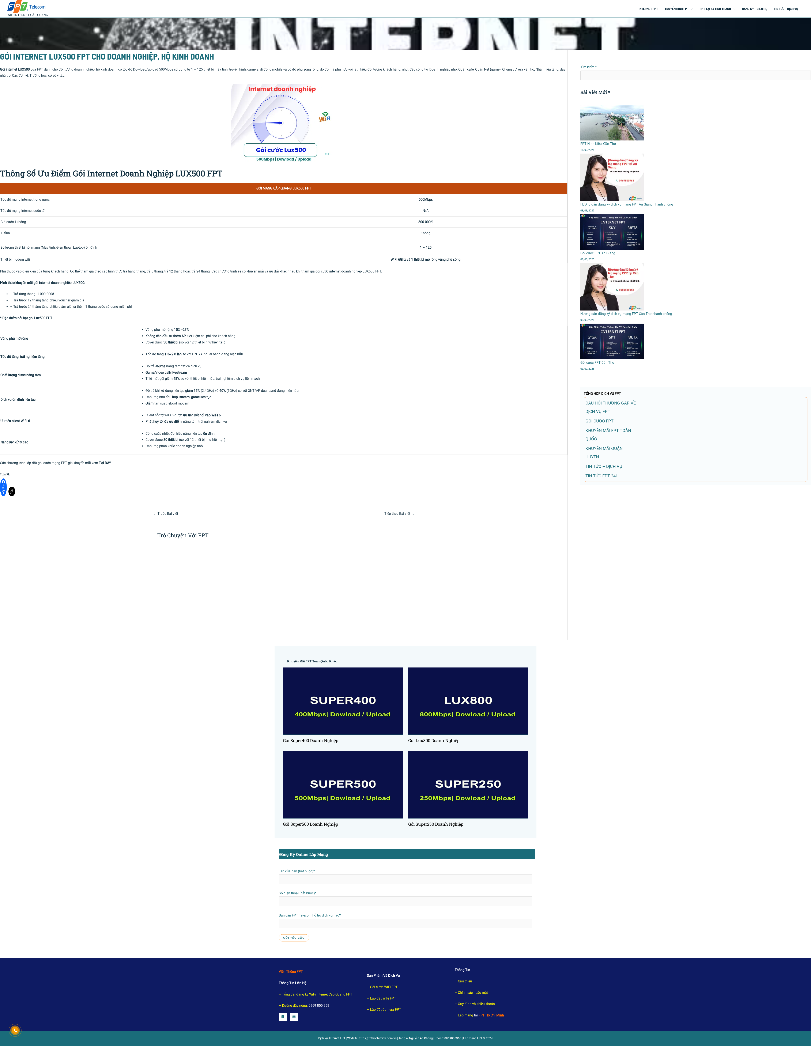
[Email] (294, 1017)
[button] (691, 9)
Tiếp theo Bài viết (399, 514)
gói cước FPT (599, 421)
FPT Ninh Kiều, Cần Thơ (598, 144)
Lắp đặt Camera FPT (385, 1010)
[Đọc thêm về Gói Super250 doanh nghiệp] (468, 785)
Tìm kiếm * (588, 67)
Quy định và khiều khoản (476, 1004)
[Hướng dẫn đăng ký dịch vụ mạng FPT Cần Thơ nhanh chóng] (612, 287)
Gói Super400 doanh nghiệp (310, 740)
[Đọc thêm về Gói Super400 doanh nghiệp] (343, 701)
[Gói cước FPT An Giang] (612, 232)
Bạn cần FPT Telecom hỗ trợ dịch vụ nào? (310, 915)
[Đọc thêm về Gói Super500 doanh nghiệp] (343, 785)
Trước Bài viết (165, 514)
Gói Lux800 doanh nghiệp (434, 740)
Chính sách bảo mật (473, 993)
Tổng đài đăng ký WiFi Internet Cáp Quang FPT (317, 994)
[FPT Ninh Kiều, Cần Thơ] (612, 123)
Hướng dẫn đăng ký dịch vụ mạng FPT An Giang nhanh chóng (626, 204)
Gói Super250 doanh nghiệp (435, 824)
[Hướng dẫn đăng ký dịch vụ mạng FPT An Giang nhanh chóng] (612, 177)
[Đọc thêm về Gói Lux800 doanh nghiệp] (468, 701)
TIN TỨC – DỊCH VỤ (603, 466)
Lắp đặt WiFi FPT (383, 998)
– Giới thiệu (463, 981)
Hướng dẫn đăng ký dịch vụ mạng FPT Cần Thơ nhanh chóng (626, 314)
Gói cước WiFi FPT (384, 987)
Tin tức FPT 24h (602, 475)
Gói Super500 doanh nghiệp (310, 824)
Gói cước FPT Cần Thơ (597, 363)
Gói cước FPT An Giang (597, 253)
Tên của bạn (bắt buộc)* (297, 871)
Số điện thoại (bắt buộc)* (297, 893)
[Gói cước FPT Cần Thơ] (612, 341)
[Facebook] (283, 1017)
